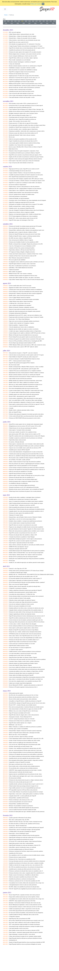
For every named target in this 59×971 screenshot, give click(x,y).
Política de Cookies (35, 4)
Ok (43, 4)
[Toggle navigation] (5, 9)
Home (6, 15)
